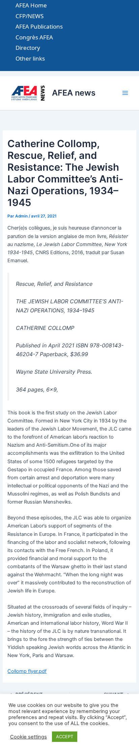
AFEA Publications (39, 26)
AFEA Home (31, 5)
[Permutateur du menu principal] (125, 93)
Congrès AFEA (34, 37)
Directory (28, 48)
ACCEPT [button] (64, 736)
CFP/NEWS (30, 16)
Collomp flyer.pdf (27, 671)
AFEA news (73, 93)
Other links (30, 58)
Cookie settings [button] (28, 737)
